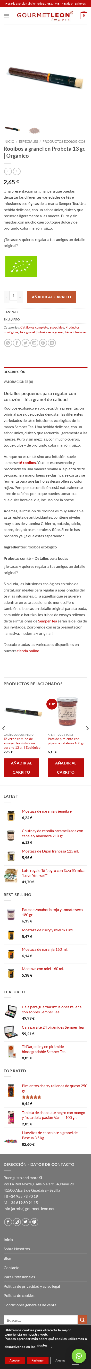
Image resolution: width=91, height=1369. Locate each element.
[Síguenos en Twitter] (26, 1222)
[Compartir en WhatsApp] (8, 343)
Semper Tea (47, 621)
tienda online (28, 650)
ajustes (42, 1345)
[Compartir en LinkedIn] (52, 343)
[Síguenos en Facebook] (8, 1222)
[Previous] (11, 75)
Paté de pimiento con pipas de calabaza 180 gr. (66, 741)
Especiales (28, 141)
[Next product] (8, 171)
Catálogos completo (34, 327)
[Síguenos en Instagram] (17, 1222)
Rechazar (38, 1360)
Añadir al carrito (51, 297)
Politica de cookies (19, 1295)
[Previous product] (16, 171)
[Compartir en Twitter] (26, 343)
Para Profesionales (19, 1276)
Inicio (9, 141)
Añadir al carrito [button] (21, 767)
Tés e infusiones (76, 332)
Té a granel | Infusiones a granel (41, 332)
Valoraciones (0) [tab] (18, 382)
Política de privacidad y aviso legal (32, 1286)
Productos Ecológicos (63, 141)
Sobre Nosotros (17, 1248)
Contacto (11, 1267)
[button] (6, 16)
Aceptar (14, 1360)
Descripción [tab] (14, 372)
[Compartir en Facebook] (17, 343)
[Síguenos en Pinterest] (34, 1222)
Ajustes (60, 1360)
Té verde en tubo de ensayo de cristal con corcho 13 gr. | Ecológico (22, 743)
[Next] (79, 75)
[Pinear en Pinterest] (43, 343)
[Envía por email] (34, 343)
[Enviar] (82, 1320)
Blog (7, 1258)
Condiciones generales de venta (30, 1304)
